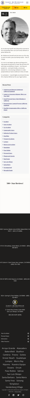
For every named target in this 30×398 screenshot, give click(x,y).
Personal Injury (8, 153)
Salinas (20, 371)
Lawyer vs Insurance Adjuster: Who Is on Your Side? (15, 95)
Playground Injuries (9, 156)
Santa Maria (7, 165)
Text (26, 7)
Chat (17, 7)
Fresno (15, 354)
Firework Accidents (9, 139)
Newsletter (7, 147)
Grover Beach (9, 358)
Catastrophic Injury (9, 130)
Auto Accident (8, 124)
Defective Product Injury (10, 133)
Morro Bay (18, 361)
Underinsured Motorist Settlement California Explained (13, 90)
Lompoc (6, 142)
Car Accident (7, 127)
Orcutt (18, 367)
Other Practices (5, 341)
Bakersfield (10, 351)
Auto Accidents (5, 333)
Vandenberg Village (14, 387)
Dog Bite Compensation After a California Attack (15, 109)
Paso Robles (7, 150)
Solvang (20, 380)
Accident (6, 122)
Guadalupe (21, 358)
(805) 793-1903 (15, 264)
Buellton (20, 351)
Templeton (14, 383)
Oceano (10, 367)
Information (4, 338)
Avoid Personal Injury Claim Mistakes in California (15, 100)
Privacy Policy (18, 391)
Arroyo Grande (8, 348)
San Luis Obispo (8, 162)
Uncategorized (8, 167)
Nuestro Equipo (19, 364)
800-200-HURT (6, 7)
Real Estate (7, 159)
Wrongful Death (8, 170)
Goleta (23, 354)
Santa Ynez (10, 380)
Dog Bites (6, 136)
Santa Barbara (8, 377)
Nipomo (6, 364)
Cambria (6, 354)
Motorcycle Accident (9, 144)
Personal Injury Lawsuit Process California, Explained (15, 104)
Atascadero (22, 348)
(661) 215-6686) (17, 231)
